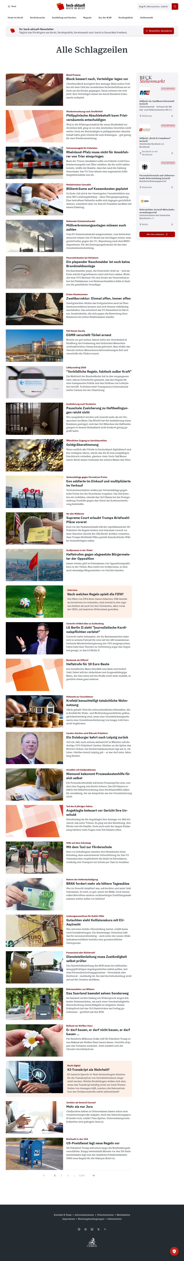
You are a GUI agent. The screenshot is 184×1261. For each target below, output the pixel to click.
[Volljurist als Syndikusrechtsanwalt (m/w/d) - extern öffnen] (172, 116)
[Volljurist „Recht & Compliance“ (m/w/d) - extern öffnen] (172, 153)
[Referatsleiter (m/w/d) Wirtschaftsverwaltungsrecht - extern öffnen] (172, 224)
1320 (81, 1175)
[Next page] (93, 1175)
